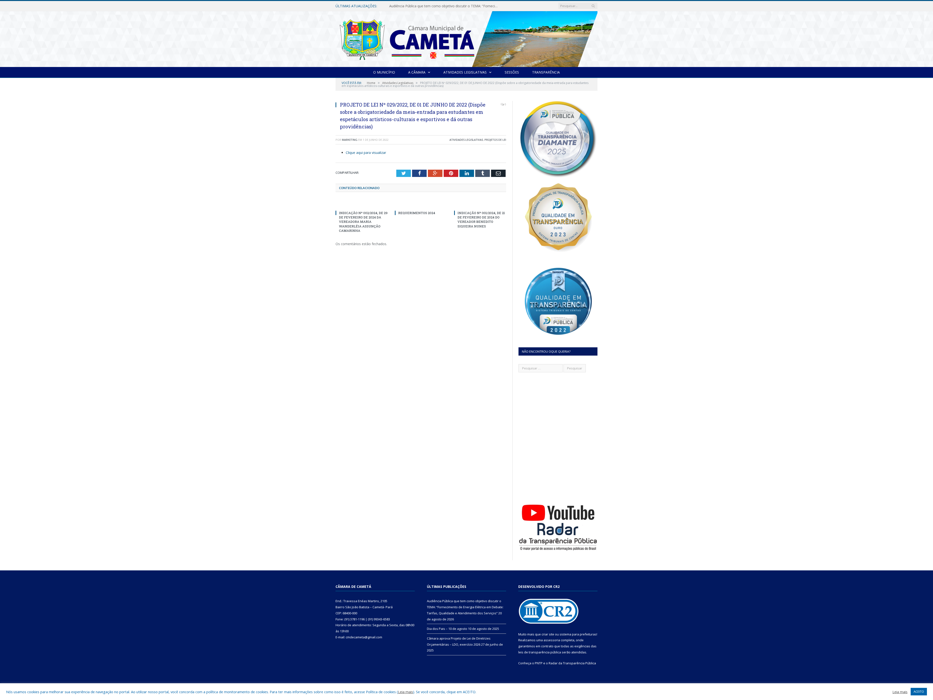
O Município (384, 72)
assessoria (552, 640)
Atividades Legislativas (465, 72)
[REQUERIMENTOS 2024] (421, 204)
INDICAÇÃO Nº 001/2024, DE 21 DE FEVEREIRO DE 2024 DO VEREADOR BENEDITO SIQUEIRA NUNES (481, 219)
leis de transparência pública (539, 652)
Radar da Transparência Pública (572, 663)
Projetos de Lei (495, 140)
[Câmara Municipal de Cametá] (466, 38)
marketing (349, 140)
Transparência (546, 72)
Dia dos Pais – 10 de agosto (411, 6)
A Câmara (416, 72)
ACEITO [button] (919, 691)
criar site (548, 634)
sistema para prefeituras (578, 634)
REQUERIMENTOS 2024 (416, 213)
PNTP (539, 663)
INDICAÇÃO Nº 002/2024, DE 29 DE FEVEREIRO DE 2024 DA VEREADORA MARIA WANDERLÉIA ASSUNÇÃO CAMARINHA (363, 222)
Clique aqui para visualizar (366, 152)
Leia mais (405, 692)
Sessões (512, 72)
